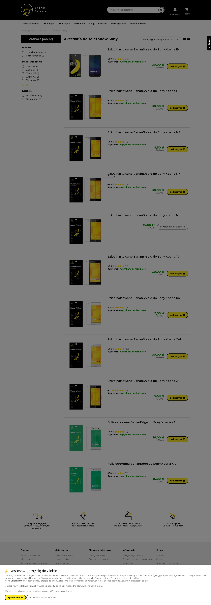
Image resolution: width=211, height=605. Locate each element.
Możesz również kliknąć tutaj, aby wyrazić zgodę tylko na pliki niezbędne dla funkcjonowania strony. (54, 586)
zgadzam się (15, 597)
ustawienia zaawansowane (42, 597)
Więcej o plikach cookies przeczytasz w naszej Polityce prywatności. (38, 591)
